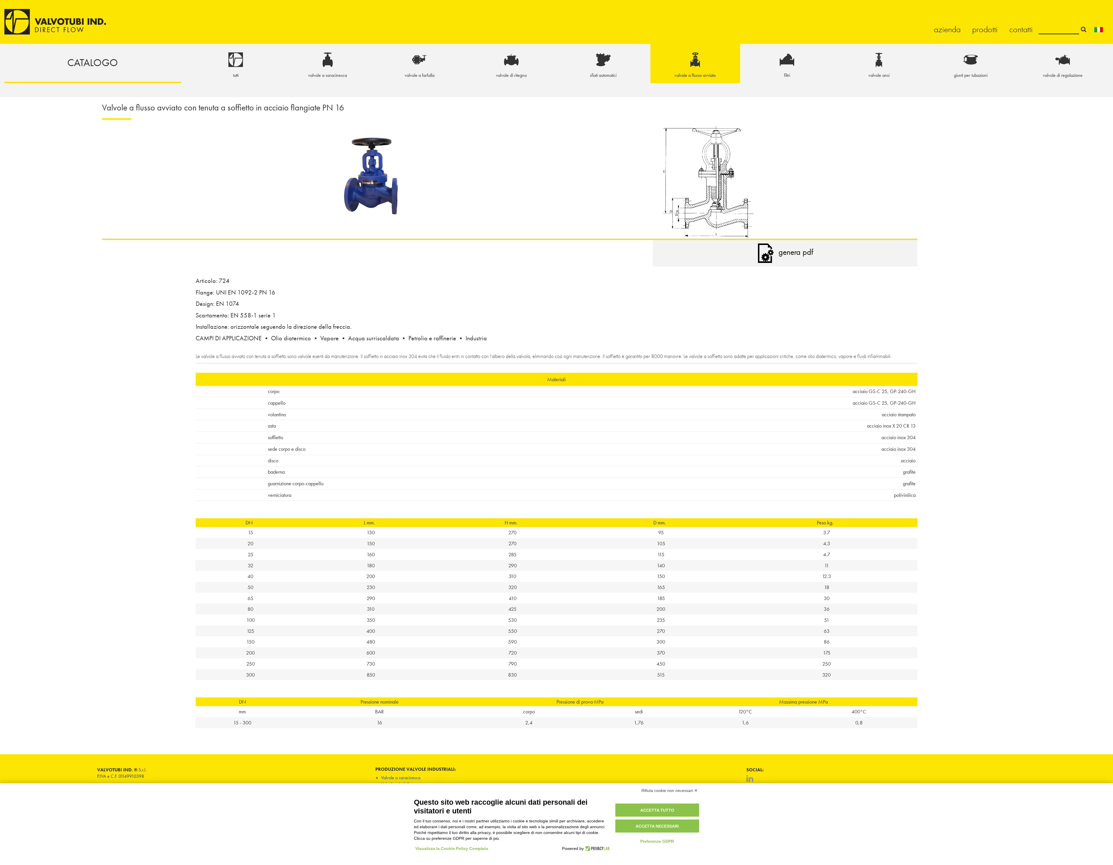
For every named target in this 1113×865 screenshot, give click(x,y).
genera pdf (796, 252)
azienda (947, 29)
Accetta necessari (657, 826)
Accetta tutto (657, 810)
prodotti (985, 29)
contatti (1021, 29)
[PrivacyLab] (597, 848)
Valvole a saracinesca (400, 778)
